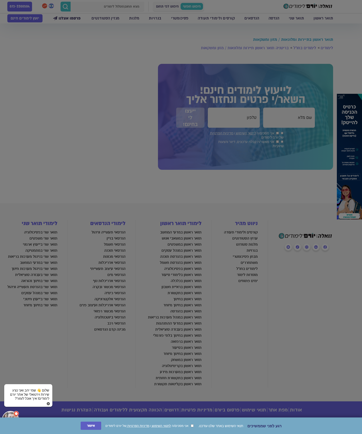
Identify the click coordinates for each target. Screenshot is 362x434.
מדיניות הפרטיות (138, 426)
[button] (28, 390)
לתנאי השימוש (161, 426)
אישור (91, 426)
